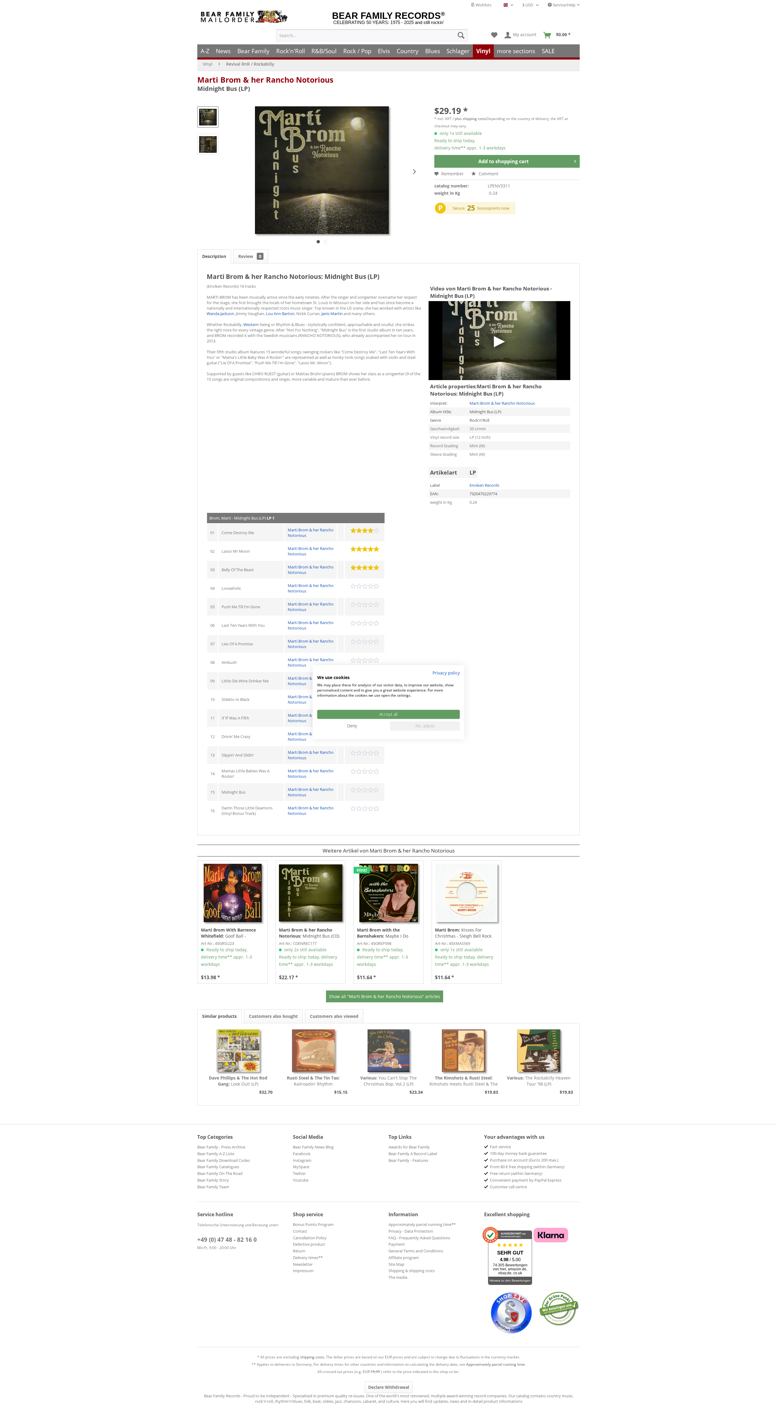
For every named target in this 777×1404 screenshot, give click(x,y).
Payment (396, 1244)
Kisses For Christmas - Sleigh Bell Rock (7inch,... (463, 933)
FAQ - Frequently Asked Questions (419, 1238)
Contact (300, 1231)
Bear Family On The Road (220, 1173)
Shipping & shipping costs (411, 1270)
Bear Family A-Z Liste (215, 1153)
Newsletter (303, 1264)
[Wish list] (494, 35)
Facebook (301, 1153)
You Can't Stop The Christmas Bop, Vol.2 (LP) (388, 1081)
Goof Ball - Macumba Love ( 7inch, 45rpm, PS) (232, 933)
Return (299, 1251)
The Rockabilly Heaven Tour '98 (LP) (539, 1081)
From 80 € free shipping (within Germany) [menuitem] (527, 1166)
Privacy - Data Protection (410, 1231)
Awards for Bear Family (409, 1147)
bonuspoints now (493, 208)
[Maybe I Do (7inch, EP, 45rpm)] (388, 893)
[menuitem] (371, 35)
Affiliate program (403, 1257)
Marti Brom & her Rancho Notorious (265, 79)
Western (251, 324)
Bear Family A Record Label (412, 1153)
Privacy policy (446, 673)
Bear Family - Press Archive (221, 1147)
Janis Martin (332, 313)
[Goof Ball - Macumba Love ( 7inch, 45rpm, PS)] (232, 893)
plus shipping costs (471, 118)
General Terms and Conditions (415, 1251)
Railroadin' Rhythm (313, 1081)
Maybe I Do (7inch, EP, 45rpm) (382, 933)
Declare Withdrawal (388, 1387)
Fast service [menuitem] (500, 1146)
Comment (487, 174)
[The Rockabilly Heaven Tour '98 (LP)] (538, 1050)
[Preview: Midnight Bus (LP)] (208, 117)
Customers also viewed (334, 1016)
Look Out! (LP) (238, 1081)
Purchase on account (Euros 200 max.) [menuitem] (524, 1160)
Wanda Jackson (220, 313)
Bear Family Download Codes (223, 1160)
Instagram (302, 1160)
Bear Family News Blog (313, 1147)
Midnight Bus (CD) (309, 933)
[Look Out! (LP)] (238, 1050)
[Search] (461, 35)
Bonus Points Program (313, 1224)
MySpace (301, 1166)
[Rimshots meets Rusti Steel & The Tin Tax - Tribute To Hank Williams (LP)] (463, 1050)
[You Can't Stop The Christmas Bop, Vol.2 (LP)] (388, 1050)
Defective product (309, 1244)
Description (214, 256)
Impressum (303, 1270)
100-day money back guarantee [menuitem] (518, 1153)
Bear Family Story (213, 1180)
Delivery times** (308, 1257)
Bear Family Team (213, 1186)
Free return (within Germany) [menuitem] (516, 1173)
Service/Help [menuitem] (563, 5)
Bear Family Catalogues (218, 1166)
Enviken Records (484, 485)
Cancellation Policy (310, 1238)
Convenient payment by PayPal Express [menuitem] (526, 1180)
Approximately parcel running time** (422, 1224)
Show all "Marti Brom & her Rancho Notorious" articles (384, 996)
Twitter (299, 1173)
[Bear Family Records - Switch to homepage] (245, 17)
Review (249, 256)
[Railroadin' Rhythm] (313, 1050)
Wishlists (483, 5)
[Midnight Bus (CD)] (310, 893)
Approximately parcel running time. (496, 1364)
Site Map (396, 1264)
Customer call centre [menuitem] (508, 1186)
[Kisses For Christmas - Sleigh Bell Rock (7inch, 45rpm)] (466, 893)
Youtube (300, 1180)
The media (397, 1277)
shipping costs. (312, 1357)
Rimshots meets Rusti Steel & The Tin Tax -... (463, 1081)
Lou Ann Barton (280, 313)
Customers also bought (273, 1016)
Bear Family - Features (408, 1160)
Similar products (219, 1016)
